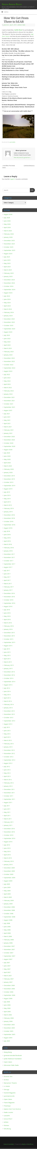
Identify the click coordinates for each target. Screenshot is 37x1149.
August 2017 (8, 567)
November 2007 (9, 949)
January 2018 (8, 551)
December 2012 (9, 750)
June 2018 (7, 534)
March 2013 (8, 740)
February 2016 (9, 626)
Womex (6, 1125)
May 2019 (7, 498)
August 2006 (8, 998)
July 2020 (7, 453)
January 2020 (8, 472)
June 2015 (7, 652)
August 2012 (8, 763)
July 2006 (7, 1002)
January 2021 (8, 433)
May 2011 (7, 812)
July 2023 (7, 335)
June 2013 (7, 730)
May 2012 (7, 773)
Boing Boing (8, 1052)
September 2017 (9, 564)
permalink (12, 142)
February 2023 (9, 351)
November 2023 (9, 322)
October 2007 (8, 953)
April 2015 (7, 659)
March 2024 (8, 309)
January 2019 (8, 512)
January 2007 (8, 982)
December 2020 (9, 436)
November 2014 (9, 675)
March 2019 (8, 505)
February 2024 (9, 312)
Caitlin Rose (18, 30)
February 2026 (9, 234)
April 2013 (7, 737)
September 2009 (9, 877)
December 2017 (9, 554)
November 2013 (9, 714)
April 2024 (7, 306)
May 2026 (7, 224)
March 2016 (8, 623)
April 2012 (7, 776)
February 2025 (9, 273)
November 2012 (9, 753)
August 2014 (8, 685)
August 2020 (8, 449)
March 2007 (8, 975)
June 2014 (7, 691)
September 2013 (9, 721)
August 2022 (8, 371)
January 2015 (8, 668)
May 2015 (7, 655)
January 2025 (8, 276)
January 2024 (8, 316)
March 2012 (8, 779)
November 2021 (9, 400)
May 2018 (7, 538)
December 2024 (9, 280)
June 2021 (7, 417)
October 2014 (8, 678)
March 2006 (8, 1015)
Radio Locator (8, 1112)
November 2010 (9, 832)
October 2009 (8, 874)
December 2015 (9, 632)
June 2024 (7, 299)
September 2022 (9, 368)
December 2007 (9, 946)
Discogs (6, 1089)
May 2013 (7, 734)
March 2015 (8, 662)
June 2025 (7, 260)
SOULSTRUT (8, 1119)
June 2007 (7, 966)
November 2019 (9, 479)
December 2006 (9, 985)
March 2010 (8, 858)
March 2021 (8, 427)
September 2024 (9, 289)
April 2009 (7, 894)
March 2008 (8, 936)
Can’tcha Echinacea (29, 165)
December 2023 (9, 319)
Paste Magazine (9, 1102)
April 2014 (7, 698)
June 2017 (7, 574)
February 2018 (9, 548)
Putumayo (7, 1106)
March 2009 (8, 897)
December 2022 (9, 358)
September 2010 (9, 838)
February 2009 (9, 900)
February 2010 (9, 861)
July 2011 (7, 806)
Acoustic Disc (8, 1076)
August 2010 (8, 842)
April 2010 (7, 855)
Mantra (24, 1144)
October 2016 (8, 600)
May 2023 (7, 342)
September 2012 (9, 760)
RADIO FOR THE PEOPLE (12, 1109)
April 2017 (7, 580)
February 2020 (9, 469)
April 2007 (7, 972)
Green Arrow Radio (12, 4)
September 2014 (9, 681)
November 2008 (9, 910)
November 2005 (9, 1028)
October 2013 (8, 717)
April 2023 (7, 345)
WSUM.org (7, 1129)
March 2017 (8, 583)
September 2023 (9, 329)
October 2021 (8, 404)
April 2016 (7, 619)
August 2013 (8, 724)
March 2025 (8, 270)
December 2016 (9, 593)
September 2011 (9, 799)
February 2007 (9, 979)
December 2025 (9, 240)
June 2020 (7, 456)
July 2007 (7, 962)
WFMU (6, 1122)
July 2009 (7, 884)
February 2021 (9, 430)
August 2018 (8, 528)
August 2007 (8, 959)
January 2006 (8, 1021)
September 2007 (9, 956)
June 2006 (7, 1005)
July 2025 (7, 257)
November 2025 (9, 244)
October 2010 (8, 835)
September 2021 (9, 407)
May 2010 (7, 851)
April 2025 (7, 267)
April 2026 (7, 227)
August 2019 (8, 489)
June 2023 (7, 338)
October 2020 (8, 443)
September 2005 (9, 1034)
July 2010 (7, 845)
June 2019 (7, 495)
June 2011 (7, 809)
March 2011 (8, 819)
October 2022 (8, 365)
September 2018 (9, 525)
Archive (6, 1080)
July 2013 (7, 727)
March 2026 (8, 231)
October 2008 (8, 913)
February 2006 (9, 1018)
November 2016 (9, 597)
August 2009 (8, 881)
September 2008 (9, 917)
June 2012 (7, 770)
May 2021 (7, 420)
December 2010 (9, 828)
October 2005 (8, 1031)
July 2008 (7, 923)
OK (31, 190)
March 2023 (8, 348)
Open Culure (8, 1062)
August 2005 (8, 1038)
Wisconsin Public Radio (11, 1065)
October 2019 (8, 482)
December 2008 (9, 907)
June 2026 (7, 221)
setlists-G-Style (21, 25)
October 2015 (8, 639)
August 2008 (8, 920)
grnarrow (6, 25)
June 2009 (7, 887)
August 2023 (8, 332)
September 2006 (9, 995)
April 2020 (7, 463)
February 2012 (9, 783)
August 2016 (8, 606)
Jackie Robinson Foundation (13, 1059)
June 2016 (7, 613)
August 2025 (8, 253)
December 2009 (9, 868)
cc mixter (7, 1086)
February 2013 (9, 744)
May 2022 (7, 381)
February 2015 (9, 665)
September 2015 (9, 642)
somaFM (7, 1116)
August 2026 (8, 214)
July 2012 (7, 766)
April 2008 (7, 933)
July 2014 (7, 688)
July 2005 (7, 1041)
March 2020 (8, 466)
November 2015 (9, 636)
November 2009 (9, 871)
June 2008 (7, 926)
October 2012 (8, 757)
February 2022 (9, 391)
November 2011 (9, 793)
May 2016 (7, 616)
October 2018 (8, 521)
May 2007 (7, 969)
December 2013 (9, 711)
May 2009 (7, 891)
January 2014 (8, 708)
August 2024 (8, 293)
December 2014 (9, 672)
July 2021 (7, 414)
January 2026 (8, 237)
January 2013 (8, 747)
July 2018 (7, 531)
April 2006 (7, 1011)
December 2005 (9, 1025)
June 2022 (7, 378)
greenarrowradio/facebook (13, 1055)
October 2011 (8, 796)
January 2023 (8, 355)
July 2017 (7, 570)
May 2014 (7, 695)
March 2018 (8, 544)
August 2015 (8, 646)
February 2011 (9, 822)
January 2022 (8, 394)
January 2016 (8, 629)
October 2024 (8, 286)
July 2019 (7, 492)
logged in (12, 179)
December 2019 (9, 476)
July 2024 (7, 296)
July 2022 (7, 374)
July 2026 (7, 218)
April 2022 (7, 384)
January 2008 (8, 943)
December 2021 (9, 397)
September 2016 (9, 603)
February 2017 (9, 587)
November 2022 (9, 361)
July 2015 (7, 649)
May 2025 (7, 263)
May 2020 (7, 459)
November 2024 (9, 283)
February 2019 (9, 508)
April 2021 (7, 423)
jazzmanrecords (9, 1096)
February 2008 (9, 940)
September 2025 (9, 250)
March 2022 (8, 387)
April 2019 (7, 502)
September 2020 (9, 446)
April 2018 (7, 541)
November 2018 (9, 518)
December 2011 (9, 789)
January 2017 (8, 590)
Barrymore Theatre (10, 1083)
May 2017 (7, 577)
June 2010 (7, 848)
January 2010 (8, 864)
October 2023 (8, 325)
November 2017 (9, 557)
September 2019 (9, 485)
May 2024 (7, 302)
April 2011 (7, 815)
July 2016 (7, 610)
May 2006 (7, 1008)
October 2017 (8, 561)
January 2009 (8, 904)
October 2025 (8, 247)
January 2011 (8, 825)
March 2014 (8, 701)
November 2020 (9, 440)
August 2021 (8, 410)
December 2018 (9, 515)
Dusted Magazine (9, 1093)
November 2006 (9, 989)
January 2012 (8, 786)
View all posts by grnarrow (22, 157)
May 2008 (7, 930)
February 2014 (9, 704)
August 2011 (8, 802)
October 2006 (8, 992)
